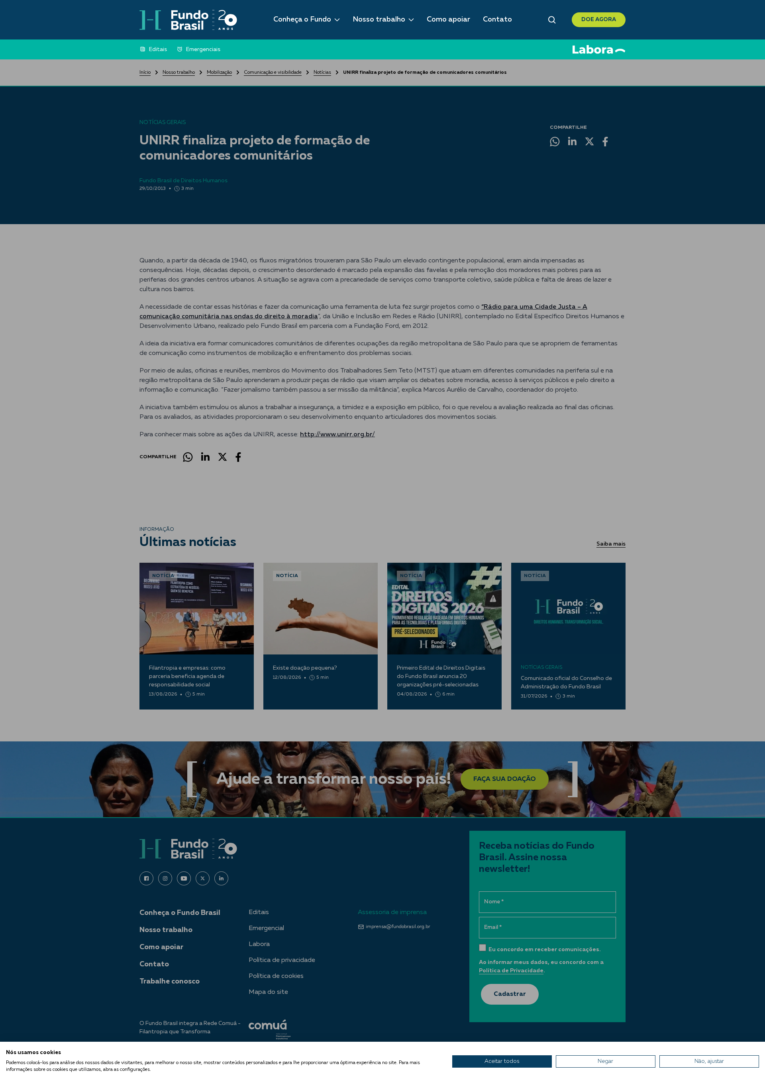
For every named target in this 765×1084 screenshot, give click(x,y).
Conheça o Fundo (302, 19)
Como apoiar (448, 19)
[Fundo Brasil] (188, 20)
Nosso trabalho (379, 19)
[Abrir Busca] (552, 20)
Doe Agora (598, 19)
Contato (497, 19)
